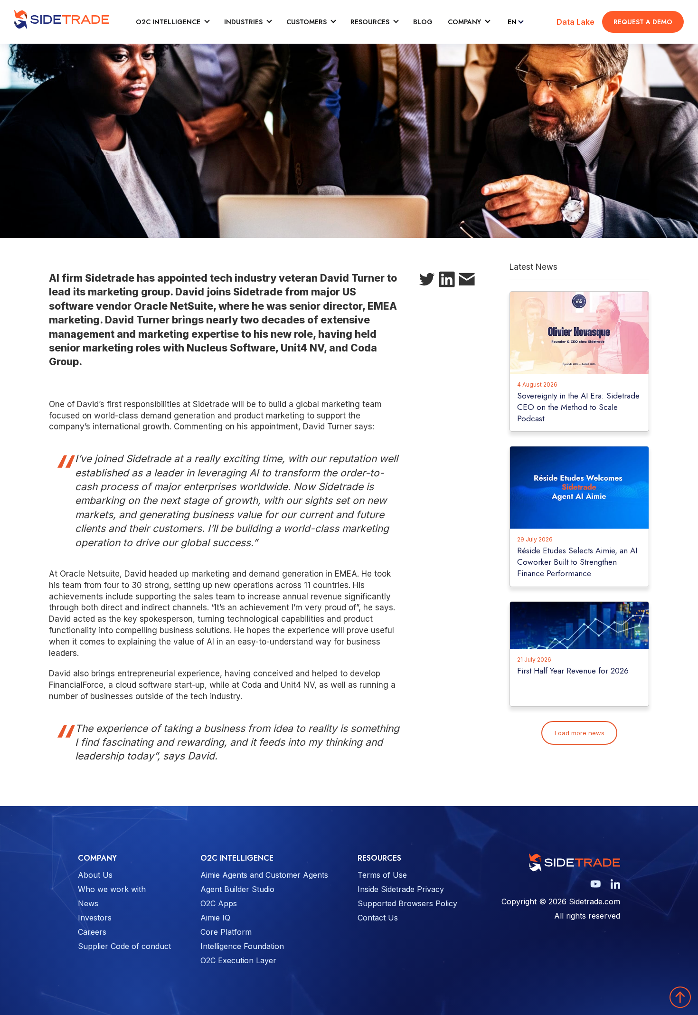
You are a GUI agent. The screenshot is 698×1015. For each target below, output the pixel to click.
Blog (423, 22)
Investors (95, 917)
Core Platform (226, 932)
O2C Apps (218, 903)
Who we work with (112, 889)
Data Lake (575, 22)
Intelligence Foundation (242, 946)
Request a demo (642, 22)
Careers (92, 932)
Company (464, 22)
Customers (306, 22)
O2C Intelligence (168, 22)
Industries (243, 22)
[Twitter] (427, 281)
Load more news (579, 733)
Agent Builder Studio (237, 889)
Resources (369, 22)
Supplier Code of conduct (124, 946)
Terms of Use (382, 875)
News (88, 903)
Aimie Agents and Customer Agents (264, 875)
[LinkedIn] (447, 281)
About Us (95, 875)
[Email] (467, 281)
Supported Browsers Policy (407, 903)
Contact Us (378, 917)
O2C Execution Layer (238, 960)
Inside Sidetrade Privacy (401, 889)
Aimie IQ (215, 917)
